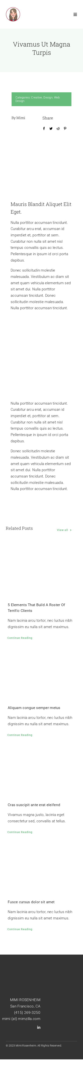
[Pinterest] (65, 128)
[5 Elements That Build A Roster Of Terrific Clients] (41, 570)
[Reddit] (58, 128)
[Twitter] (50, 128)
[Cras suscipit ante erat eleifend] (41, 770)
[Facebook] (44, 128)
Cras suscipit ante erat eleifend (34, 805)
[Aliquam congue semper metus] (41, 673)
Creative (36, 97)
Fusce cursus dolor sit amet (31, 902)
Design (48, 97)
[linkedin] (38, 1027)
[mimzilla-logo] (13, 9)
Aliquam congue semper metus (34, 708)
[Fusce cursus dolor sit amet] (41, 868)
